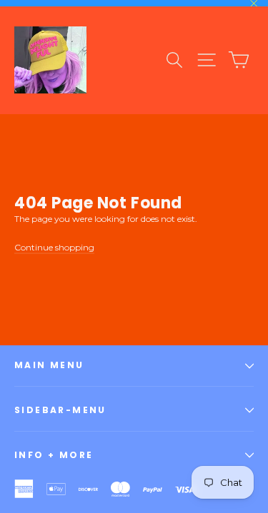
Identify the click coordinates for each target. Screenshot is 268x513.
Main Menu (49, 365)
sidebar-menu (60, 410)
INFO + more (53, 455)
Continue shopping (54, 247)
